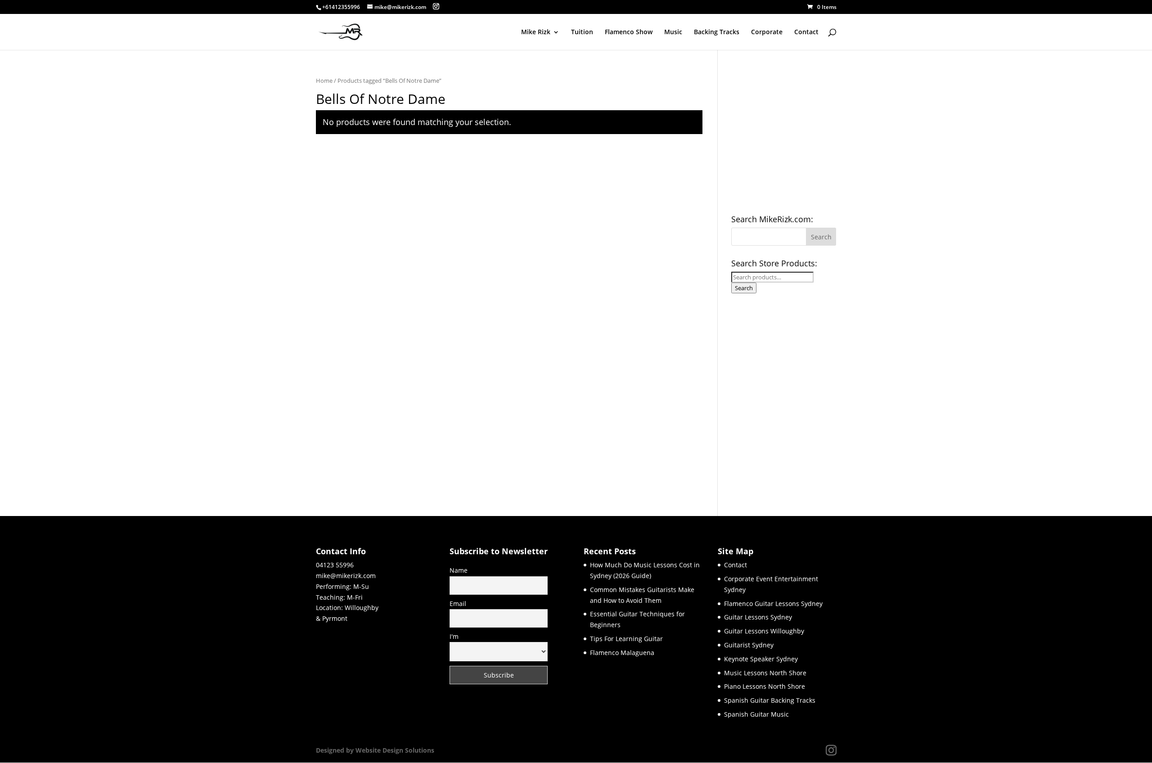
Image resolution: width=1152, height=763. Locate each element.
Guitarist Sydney (749, 645)
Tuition (582, 32)
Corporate (767, 32)
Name (459, 570)
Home (324, 80)
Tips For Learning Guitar (626, 638)
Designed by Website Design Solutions (375, 750)
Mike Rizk (535, 32)
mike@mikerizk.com (346, 575)
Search (744, 288)
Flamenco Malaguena (622, 652)
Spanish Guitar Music (756, 714)
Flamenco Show (628, 32)
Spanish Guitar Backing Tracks (769, 700)
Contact (806, 32)
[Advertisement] (798, 397)
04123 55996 (335, 565)
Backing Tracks (716, 32)
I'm (454, 636)
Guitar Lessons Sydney (758, 617)
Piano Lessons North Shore (764, 686)
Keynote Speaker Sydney (761, 659)
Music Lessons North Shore (765, 673)
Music (673, 32)
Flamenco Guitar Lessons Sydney (773, 603)
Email (458, 603)
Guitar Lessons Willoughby (764, 631)
